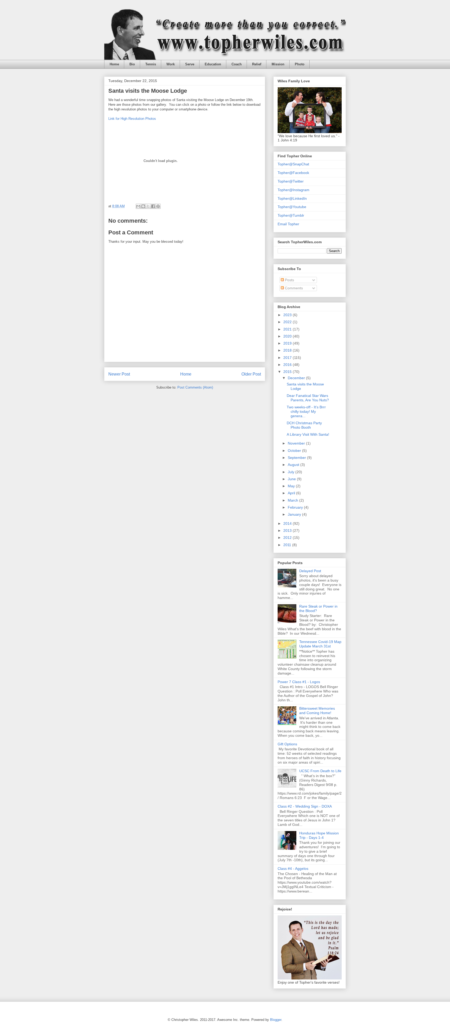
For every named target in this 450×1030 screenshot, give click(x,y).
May (292, 486)
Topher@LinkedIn (292, 198)
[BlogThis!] (143, 206)
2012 (288, 537)
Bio (132, 64)
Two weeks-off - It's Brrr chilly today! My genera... (306, 411)
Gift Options (287, 744)
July (291, 472)
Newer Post (119, 374)
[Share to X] (148, 206)
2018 (288, 350)
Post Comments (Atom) (195, 387)
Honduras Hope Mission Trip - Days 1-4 (319, 835)
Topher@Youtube (292, 207)
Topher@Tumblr (291, 215)
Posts (289, 280)
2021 (288, 329)
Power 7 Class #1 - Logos (299, 682)
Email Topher (288, 224)
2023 (288, 315)
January (295, 514)
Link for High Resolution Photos (132, 119)
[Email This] (138, 206)
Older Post (251, 374)
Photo (299, 64)
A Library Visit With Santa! (308, 434)
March (293, 500)
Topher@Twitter (291, 181)
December (297, 378)
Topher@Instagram (293, 190)
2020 (288, 336)
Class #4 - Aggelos (293, 868)
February (296, 507)
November (297, 443)
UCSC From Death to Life (320, 771)
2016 (288, 365)
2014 (288, 523)
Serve (189, 64)
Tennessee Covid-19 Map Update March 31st (320, 644)
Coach (237, 64)
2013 (288, 530)
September (297, 457)
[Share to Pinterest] (158, 206)
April (292, 493)
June (292, 479)
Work (170, 64)
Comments (293, 288)
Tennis (150, 64)
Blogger (275, 1020)
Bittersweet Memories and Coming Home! (317, 710)
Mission (278, 64)
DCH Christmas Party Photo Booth (304, 425)
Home (114, 64)
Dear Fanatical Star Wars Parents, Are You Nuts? (308, 398)
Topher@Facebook (293, 173)
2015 (288, 372)
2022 (288, 322)
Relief (256, 64)
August (294, 465)
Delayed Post (310, 571)
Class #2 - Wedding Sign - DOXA (305, 806)
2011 (287, 545)
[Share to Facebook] (153, 206)
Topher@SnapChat (293, 164)
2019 (288, 343)
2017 (288, 357)
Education (213, 64)
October (295, 450)
